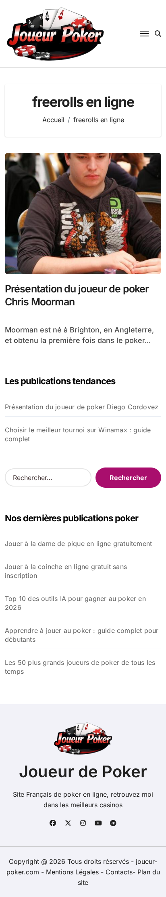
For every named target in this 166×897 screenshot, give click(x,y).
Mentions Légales (73, 872)
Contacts (119, 872)
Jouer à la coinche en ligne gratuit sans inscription (66, 571)
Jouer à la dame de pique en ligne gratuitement (78, 543)
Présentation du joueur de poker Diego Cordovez (81, 407)
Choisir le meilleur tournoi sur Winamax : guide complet (78, 434)
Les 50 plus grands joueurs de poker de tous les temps (80, 666)
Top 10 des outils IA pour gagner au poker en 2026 (75, 602)
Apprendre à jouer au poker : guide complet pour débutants (81, 634)
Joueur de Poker (83, 771)
